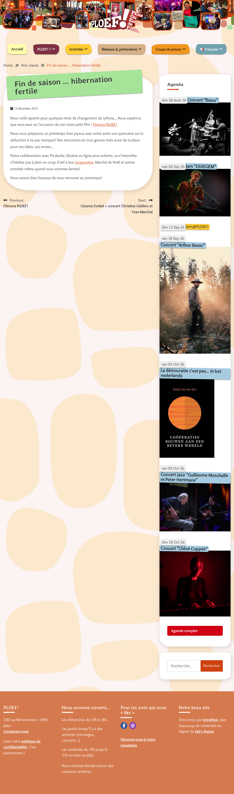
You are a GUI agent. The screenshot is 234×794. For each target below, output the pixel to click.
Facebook (123, 725)
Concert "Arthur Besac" (182, 245)
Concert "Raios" (202, 100)
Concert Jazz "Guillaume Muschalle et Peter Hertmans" (194, 477)
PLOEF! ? (44, 49)
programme (84, 162)
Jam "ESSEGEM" (201, 166)
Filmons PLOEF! (105, 124)
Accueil (17, 49)
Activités (76, 49)
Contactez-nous (16, 731)
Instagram (132, 725)
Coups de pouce (168, 49)
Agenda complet (184, 630)
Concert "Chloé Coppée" (183, 548)
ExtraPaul (210, 719)
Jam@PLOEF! (197, 226)
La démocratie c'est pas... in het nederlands (190, 372)
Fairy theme (204, 731)
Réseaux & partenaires (119, 49)
